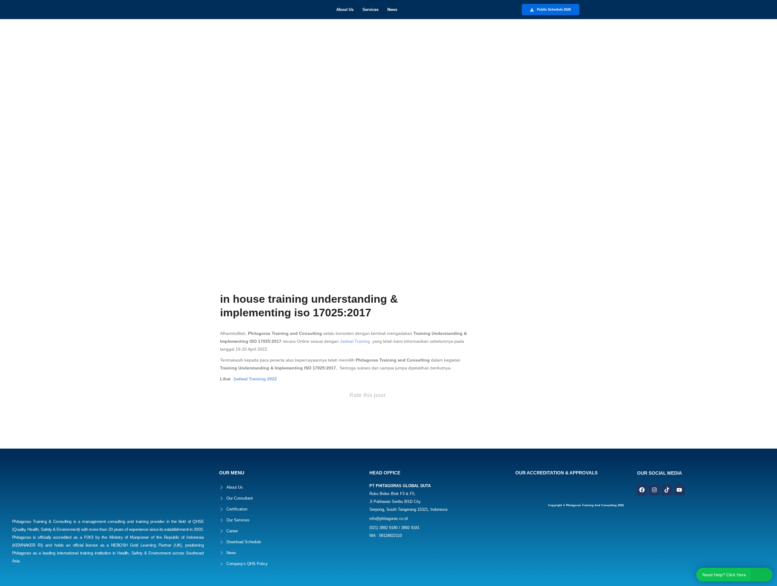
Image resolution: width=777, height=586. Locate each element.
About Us (345, 9)
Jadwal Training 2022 (255, 378)
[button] (346, 9)
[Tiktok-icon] (666, 489)
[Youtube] (679, 489)
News (392, 9)
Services (370, 9)
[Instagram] (654, 489)
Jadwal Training (354, 341)
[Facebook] (641, 489)
